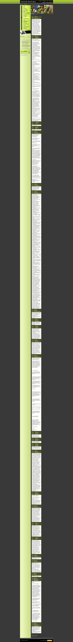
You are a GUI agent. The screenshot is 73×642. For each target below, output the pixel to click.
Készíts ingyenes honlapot (43, 640)
